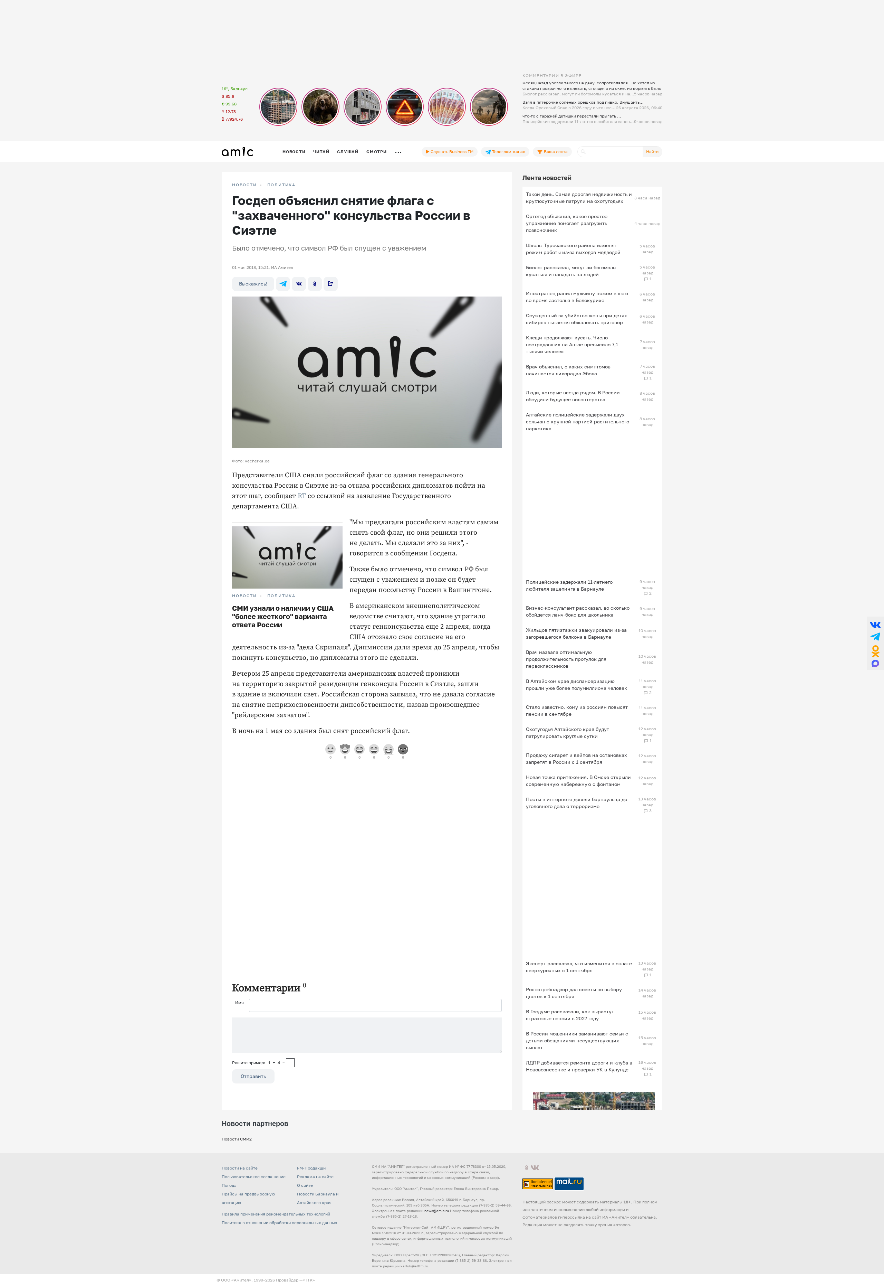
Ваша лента (555, 151)
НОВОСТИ (244, 184)
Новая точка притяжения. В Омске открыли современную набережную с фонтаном (578, 780)
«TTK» (308, 1280)
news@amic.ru (436, 1211)
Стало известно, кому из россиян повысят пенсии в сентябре (577, 710)
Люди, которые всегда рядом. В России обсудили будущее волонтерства (573, 395)
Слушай (347, 151)
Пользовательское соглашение (254, 1176)
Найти (652, 151)
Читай (321, 151)
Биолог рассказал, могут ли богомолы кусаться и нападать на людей (571, 270)
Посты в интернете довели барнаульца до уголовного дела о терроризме (576, 802)
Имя (239, 1002)
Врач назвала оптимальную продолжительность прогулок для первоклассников (566, 659)
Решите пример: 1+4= (258, 1062)
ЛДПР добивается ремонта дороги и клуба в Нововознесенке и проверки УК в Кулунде (579, 1066)
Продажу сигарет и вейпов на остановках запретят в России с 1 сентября (576, 758)
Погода (229, 1185)
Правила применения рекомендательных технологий (276, 1214)
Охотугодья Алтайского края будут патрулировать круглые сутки (567, 732)
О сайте (305, 1185)
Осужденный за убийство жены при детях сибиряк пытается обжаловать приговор (576, 318)
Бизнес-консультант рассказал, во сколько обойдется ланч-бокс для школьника (578, 611)
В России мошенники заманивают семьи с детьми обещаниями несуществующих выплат (577, 1040)
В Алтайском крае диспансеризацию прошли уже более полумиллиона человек (576, 684)
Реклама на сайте (315, 1176)
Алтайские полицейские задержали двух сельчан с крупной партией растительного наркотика (577, 421)
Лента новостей (546, 177)
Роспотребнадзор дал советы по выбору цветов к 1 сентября (574, 992)
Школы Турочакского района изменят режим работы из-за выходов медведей (573, 248)
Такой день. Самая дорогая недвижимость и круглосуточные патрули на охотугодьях (579, 197)
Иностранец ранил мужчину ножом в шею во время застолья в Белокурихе (577, 296)
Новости (293, 151)
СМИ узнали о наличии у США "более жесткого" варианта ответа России (283, 616)
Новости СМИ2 (237, 1139)
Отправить (253, 1076)
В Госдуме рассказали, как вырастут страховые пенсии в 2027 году (570, 1014)
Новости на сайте (240, 1168)
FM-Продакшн (311, 1168)
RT (302, 496)
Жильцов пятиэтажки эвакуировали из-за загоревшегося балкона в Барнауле (576, 633)
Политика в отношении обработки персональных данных (279, 1222)
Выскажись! (253, 284)
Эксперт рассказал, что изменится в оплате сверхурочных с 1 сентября (579, 966)
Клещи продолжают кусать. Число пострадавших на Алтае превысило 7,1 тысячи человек (572, 344)
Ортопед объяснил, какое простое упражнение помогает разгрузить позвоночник (566, 223)
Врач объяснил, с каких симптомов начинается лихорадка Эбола (568, 370)
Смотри (376, 151)
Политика (281, 184)
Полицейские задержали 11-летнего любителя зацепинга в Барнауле (569, 585)
